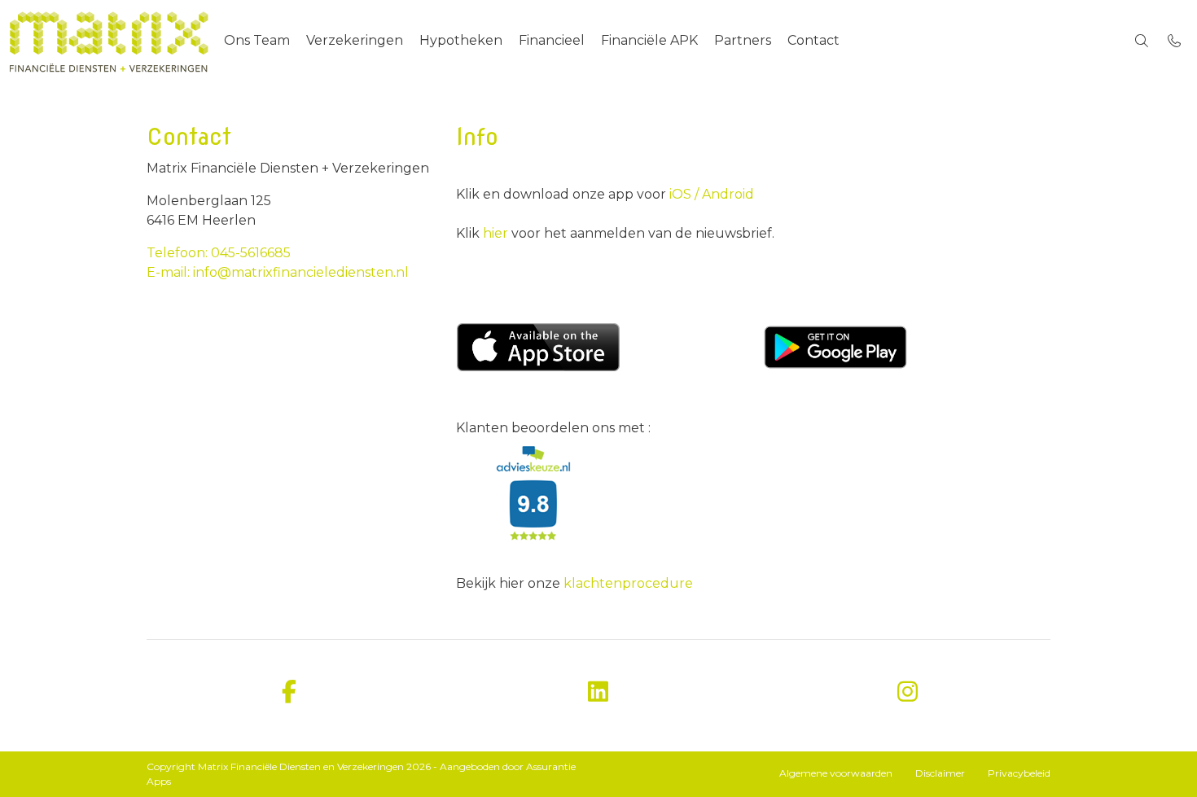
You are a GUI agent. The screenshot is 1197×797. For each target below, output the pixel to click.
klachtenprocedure (628, 583)
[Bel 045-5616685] (1174, 40)
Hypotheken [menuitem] (460, 40)
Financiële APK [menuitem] (649, 40)
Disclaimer (940, 773)
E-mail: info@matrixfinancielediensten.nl (278, 272)
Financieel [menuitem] (552, 40)
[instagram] (907, 692)
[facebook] (289, 692)
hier (497, 233)
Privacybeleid (1019, 773)
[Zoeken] (1141, 40)
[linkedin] (598, 692)
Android (726, 194)
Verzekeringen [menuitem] (354, 40)
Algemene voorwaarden (835, 773)
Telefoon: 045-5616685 (219, 253)
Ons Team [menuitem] (257, 40)
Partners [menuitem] (742, 40)
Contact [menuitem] (813, 40)
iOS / (684, 194)
